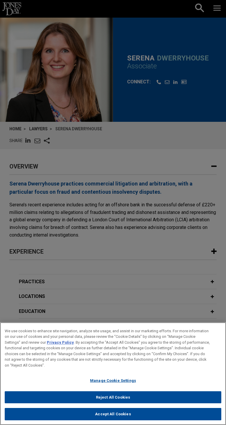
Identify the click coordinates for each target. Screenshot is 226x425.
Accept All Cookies (113, 414)
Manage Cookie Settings (113, 380)
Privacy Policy (60, 342)
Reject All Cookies (113, 397)
